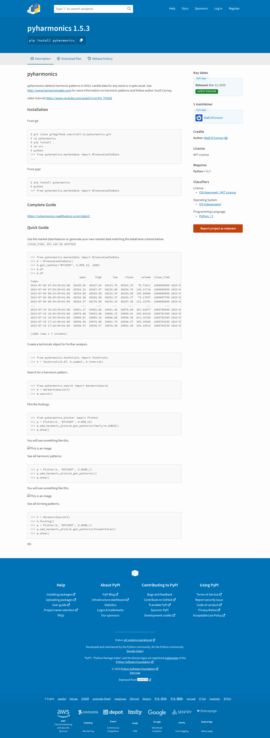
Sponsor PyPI (160, 610)
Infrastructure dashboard (109, 600)
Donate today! (135, 651)
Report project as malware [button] (218, 228)
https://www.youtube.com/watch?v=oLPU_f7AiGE (79, 98)
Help (172, 8)
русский (191, 699)
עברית (202, 699)
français (74, 699)
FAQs (61, 615)
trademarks (171, 658)
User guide (59, 605)
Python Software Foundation (133, 662)
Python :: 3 (206, 216)
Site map (135, 673)
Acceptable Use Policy (207, 615)
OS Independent (210, 204)
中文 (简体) (161, 699)
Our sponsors (110, 615)
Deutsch (147, 699)
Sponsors (201, 8)
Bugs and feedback (159, 594)
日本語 (85, 699)
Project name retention (59, 610)
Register (234, 8)
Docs (185, 8)
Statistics (110, 605)
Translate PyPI (158, 605)
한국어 (227, 699)
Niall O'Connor (214, 138)
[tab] (40, 58)
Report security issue (209, 600)
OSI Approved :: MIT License (217, 192)
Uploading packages (59, 600)
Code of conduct (207, 605)
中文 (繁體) (177, 699)
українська (120, 699)
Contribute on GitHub (158, 600)
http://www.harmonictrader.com (49, 90)
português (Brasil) (102, 699)
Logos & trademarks (110, 610)
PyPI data (201, 78)
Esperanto (215, 699)
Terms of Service (207, 594)
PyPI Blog (109, 594)
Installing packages (59, 594)
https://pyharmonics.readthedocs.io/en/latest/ (58, 216)
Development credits (158, 615)
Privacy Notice (207, 610)
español (62, 699)
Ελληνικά (134, 699)
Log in (218, 8)
